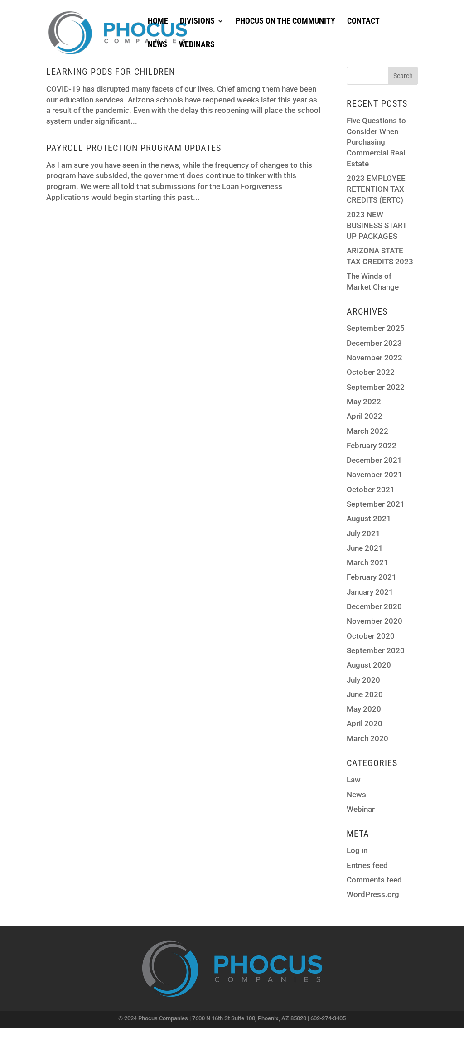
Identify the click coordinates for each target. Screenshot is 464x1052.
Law (354, 779)
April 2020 (364, 723)
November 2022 (374, 357)
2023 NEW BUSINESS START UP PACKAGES (377, 225)
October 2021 (371, 489)
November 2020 (374, 620)
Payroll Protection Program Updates (133, 147)
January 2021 (370, 591)
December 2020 (374, 606)
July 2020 (363, 679)
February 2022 (371, 445)
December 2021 (374, 460)
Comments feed (374, 879)
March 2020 (367, 738)
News (157, 45)
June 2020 (365, 694)
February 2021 (371, 577)
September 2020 (376, 650)
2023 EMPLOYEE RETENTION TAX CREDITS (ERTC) (376, 189)
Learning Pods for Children (110, 71)
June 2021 (365, 548)
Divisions (197, 21)
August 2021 (369, 518)
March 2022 (367, 431)
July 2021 (363, 533)
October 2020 (371, 635)
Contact (363, 21)
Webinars (197, 45)
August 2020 (369, 664)
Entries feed (367, 865)
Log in (357, 850)
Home (158, 21)
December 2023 (374, 343)
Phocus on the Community (285, 21)
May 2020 (364, 708)
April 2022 (364, 416)
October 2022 (371, 372)
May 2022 (364, 401)
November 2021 (374, 474)
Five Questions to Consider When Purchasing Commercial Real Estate (376, 142)
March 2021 (367, 562)
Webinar (361, 809)
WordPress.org (373, 894)
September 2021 (376, 504)
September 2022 (376, 387)
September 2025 (376, 328)
